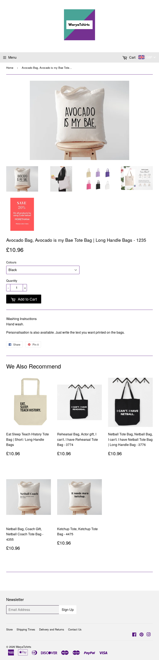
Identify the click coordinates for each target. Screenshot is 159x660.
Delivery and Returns (51, 629)
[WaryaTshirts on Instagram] (149, 634)
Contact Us (75, 629)
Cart (131, 57)
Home (9, 68)
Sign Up (68, 609)
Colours (11, 262)
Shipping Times (26, 629)
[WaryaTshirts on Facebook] (134, 634)
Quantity (11, 280)
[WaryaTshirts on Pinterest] (141, 634)
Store (9, 629)
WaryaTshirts (23, 647)
